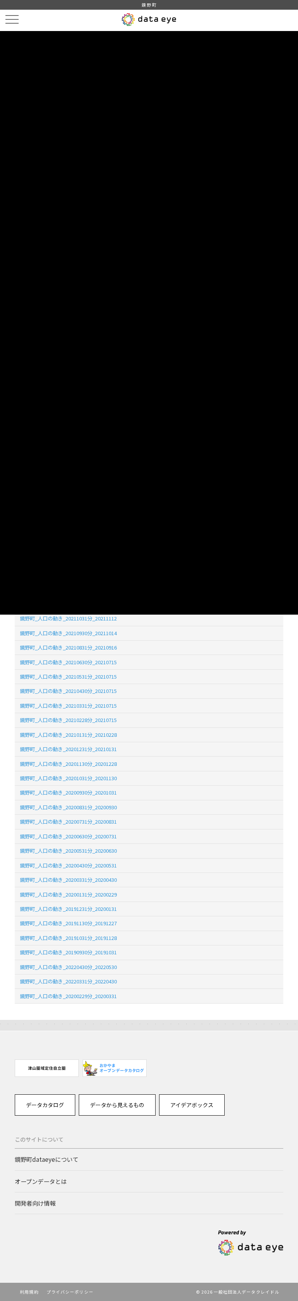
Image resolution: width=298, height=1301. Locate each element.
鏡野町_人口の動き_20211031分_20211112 (68, 618)
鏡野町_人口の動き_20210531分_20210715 (68, 676)
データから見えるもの (117, 1105)
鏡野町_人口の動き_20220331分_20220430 (68, 981)
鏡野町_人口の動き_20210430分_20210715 (68, 691)
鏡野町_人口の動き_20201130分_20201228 (68, 763)
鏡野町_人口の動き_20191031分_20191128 (68, 938)
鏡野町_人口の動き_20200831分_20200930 (68, 807)
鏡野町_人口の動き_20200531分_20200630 (68, 850)
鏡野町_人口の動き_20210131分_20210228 (68, 734)
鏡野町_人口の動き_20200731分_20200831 (68, 821)
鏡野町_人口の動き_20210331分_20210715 (68, 705)
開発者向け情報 (35, 1203)
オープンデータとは (41, 1181)
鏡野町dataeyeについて (46, 1159)
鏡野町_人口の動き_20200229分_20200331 (68, 996)
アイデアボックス (191, 1105)
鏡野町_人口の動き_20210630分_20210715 (68, 662)
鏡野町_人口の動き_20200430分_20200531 (68, 865)
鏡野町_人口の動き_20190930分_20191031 (68, 952)
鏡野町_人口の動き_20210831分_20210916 (68, 647)
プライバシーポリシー (70, 1292)
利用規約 (29, 1292)
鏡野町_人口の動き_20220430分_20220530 (68, 967)
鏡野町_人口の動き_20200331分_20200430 (68, 879)
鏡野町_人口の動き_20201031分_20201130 (68, 778)
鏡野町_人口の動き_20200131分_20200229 (68, 894)
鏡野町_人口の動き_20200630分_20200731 (68, 836)
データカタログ (45, 1105)
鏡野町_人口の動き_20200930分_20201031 (68, 792)
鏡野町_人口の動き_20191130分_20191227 (68, 923)
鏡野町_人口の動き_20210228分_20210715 (68, 720)
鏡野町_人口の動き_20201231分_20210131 (68, 749)
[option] (47, 1068)
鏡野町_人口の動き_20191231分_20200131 (68, 908)
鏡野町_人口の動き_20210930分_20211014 (68, 633)
